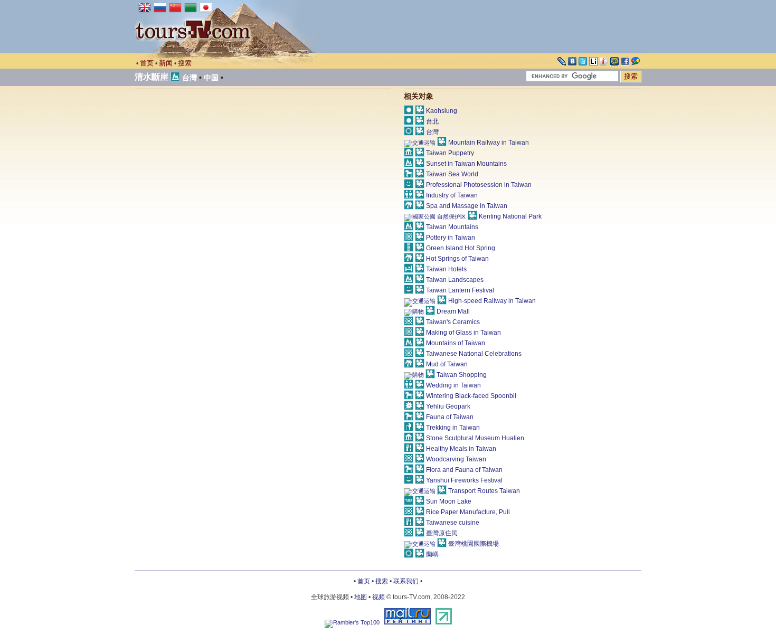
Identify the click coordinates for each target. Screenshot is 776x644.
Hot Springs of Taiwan (457, 258)
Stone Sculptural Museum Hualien (475, 438)
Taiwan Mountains (452, 227)
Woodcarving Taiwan (456, 459)
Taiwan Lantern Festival (460, 290)
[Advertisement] (223, 179)
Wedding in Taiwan (453, 385)
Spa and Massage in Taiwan (466, 206)
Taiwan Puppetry (450, 153)
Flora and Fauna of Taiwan (464, 469)
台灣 (189, 77)
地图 (360, 597)
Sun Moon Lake (448, 501)
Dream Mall (453, 311)
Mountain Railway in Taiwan (488, 142)
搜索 (185, 63)
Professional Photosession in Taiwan (479, 184)
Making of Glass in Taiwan (463, 332)
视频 (378, 597)
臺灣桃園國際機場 (473, 543)
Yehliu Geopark (448, 406)
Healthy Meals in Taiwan (461, 448)
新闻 (166, 63)
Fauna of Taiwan (450, 417)
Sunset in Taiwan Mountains (466, 163)
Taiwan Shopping (462, 374)
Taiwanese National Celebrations (474, 353)
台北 (432, 121)
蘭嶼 (432, 554)
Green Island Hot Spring (460, 248)
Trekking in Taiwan (453, 427)
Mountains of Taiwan (455, 343)
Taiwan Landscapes (455, 279)
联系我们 (406, 581)
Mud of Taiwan (447, 364)
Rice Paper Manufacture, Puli (468, 512)
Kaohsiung (441, 111)
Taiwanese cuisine (452, 522)
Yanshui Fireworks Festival (464, 480)
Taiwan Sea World (452, 174)
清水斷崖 (151, 76)
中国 (211, 77)
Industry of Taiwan (452, 195)
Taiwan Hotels (446, 269)
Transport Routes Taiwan (484, 491)
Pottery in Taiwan (450, 237)
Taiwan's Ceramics (453, 322)
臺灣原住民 (442, 533)
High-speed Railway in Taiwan (492, 301)
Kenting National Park (510, 216)
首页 (147, 63)
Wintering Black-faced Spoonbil (471, 396)
